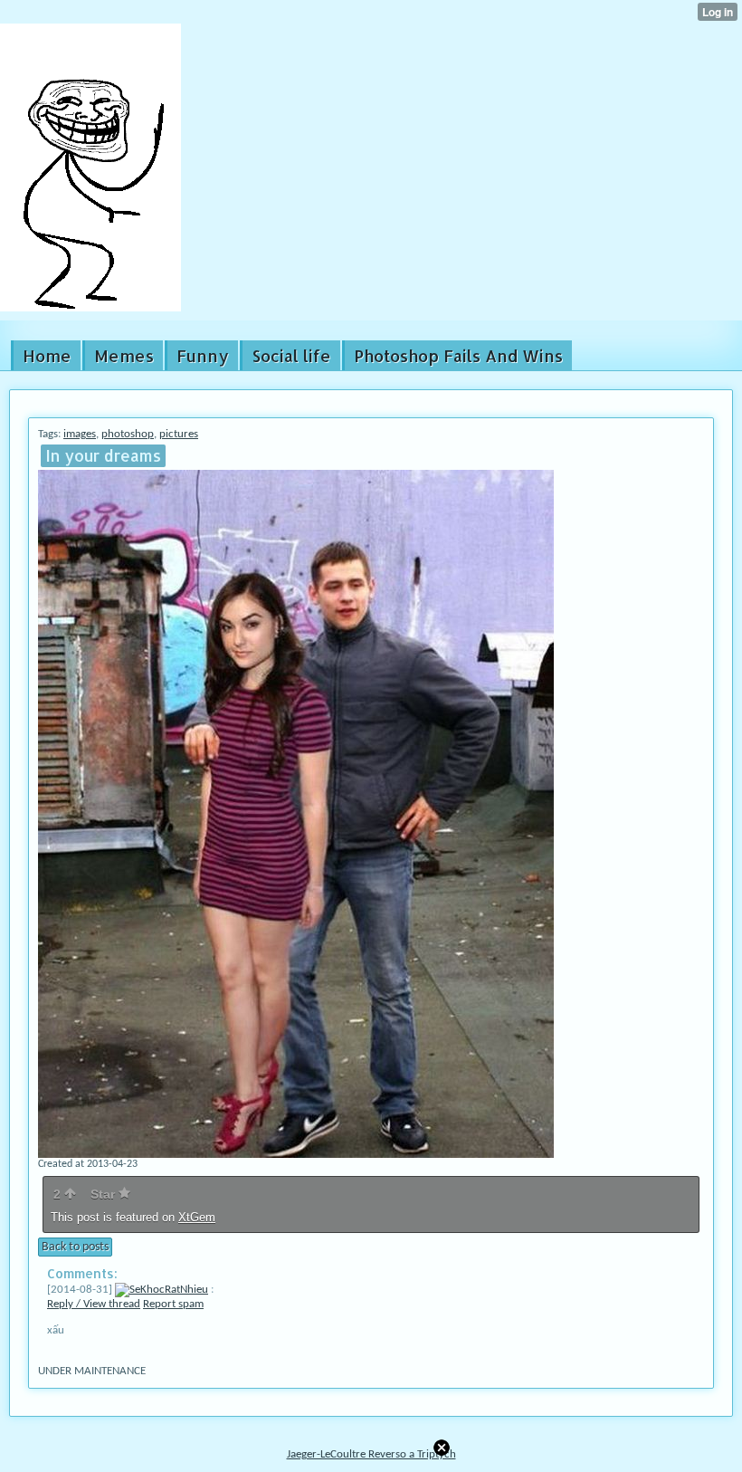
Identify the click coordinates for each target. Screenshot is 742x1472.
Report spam (173, 1304)
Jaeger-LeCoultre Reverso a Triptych (371, 1454)
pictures (178, 434)
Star (104, 1194)
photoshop (127, 434)
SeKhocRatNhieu (168, 1289)
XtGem (196, 1217)
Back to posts (75, 1247)
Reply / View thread (93, 1304)
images (79, 434)
